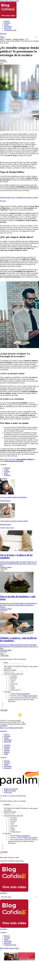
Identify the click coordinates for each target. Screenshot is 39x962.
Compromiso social (10, 30)
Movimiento (8, 26)
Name (6, 662)
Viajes (12, 682)
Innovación (7, 28)
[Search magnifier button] (36, 37)
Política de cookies (10, 790)
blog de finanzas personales (14, 461)
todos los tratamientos (23, 694)
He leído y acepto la (23, 696)
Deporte (13, 680)
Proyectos (7, 23)
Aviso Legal (8, 792)
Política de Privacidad (30, 696)
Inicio (2, 39)
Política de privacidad (11, 789)
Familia (6, 25)
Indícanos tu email (10, 670)
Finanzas (7, 21)
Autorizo (20, 694)
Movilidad (13, 678)
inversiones (3, 478)
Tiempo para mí (15, 690)
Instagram (7, 804)
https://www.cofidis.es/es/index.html (11, 728)
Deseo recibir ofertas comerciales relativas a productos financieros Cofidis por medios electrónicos (23, 699)
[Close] (1, 854)
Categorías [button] (3, 731)
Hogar (12, 686)
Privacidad (7, 692)
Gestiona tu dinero (18, 39)
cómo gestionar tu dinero (24, 459)
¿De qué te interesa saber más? (13, 674)
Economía (13, 676)
